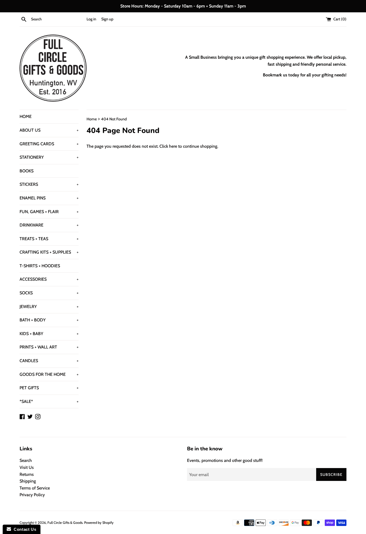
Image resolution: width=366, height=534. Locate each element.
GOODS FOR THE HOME (49, 374)
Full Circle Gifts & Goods (65, 523)
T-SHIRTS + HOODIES (40, 265)
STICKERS (49, 184)
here (173, 146)
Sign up (107, 19)
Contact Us (23, 529)
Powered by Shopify (99, 523)
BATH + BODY (49, 319)
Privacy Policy (32, 494)
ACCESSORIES (49, 279)
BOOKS (26, 170)
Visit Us (27, 467)
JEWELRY (49, 306)
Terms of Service (35, 488)
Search (26, 460)
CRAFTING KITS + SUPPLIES (49, 252)
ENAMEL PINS (49, 198)
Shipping (28, 481)
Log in (91, 19)
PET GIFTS (49, 387)
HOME (26, 116)
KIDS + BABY (49, 333)
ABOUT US (49, 130)
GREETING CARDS (49, 143)
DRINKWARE (49, 225)
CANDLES (49, 360)
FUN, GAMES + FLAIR (49, 211)
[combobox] (57, 19)
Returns (27, 474)
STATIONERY (49, 157)
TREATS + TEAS (49, 238)
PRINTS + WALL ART (49, 347)
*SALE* (49, 401)
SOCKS (49, 292)
